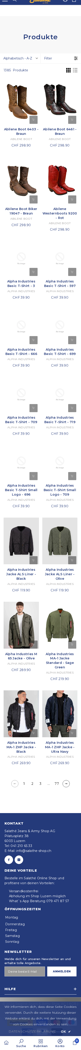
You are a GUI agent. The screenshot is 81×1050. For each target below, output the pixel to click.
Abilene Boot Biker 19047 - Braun (21, 211)
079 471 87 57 (57, 901)
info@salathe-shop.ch (33, 851)
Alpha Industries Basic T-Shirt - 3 (21, 283)
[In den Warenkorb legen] (33, 199)
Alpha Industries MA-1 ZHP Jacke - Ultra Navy (59, 747)
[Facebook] (8, 859)
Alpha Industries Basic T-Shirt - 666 (21, 352)
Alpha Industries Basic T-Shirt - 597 (60, 283)
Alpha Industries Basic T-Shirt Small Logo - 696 (21, 490)
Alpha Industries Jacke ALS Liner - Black (21, 574)
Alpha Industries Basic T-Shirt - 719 (59, 420)
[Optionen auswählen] (33, 120)
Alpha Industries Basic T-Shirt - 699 (60, 352)
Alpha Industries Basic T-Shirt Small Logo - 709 (60, 490)
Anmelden (62, 971)
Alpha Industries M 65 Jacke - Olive (21, 656)
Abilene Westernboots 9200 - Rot (60, 213)
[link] (21, 1043)
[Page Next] (66, 783)
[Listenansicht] (75, 70)
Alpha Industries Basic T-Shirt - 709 (21, 420)
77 (57, 784)
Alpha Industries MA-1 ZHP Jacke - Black (21, 747)
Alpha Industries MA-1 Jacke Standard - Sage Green (60, 660)
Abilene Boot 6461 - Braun (59, 131)
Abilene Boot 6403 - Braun (21, 131)
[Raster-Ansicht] (68, 70)
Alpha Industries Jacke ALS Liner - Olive (60, 574)
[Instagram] (19, 859)
